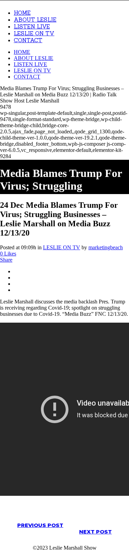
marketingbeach (105, 247)
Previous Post (40, 525)
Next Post (95, 531)
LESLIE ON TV (61, 247)
